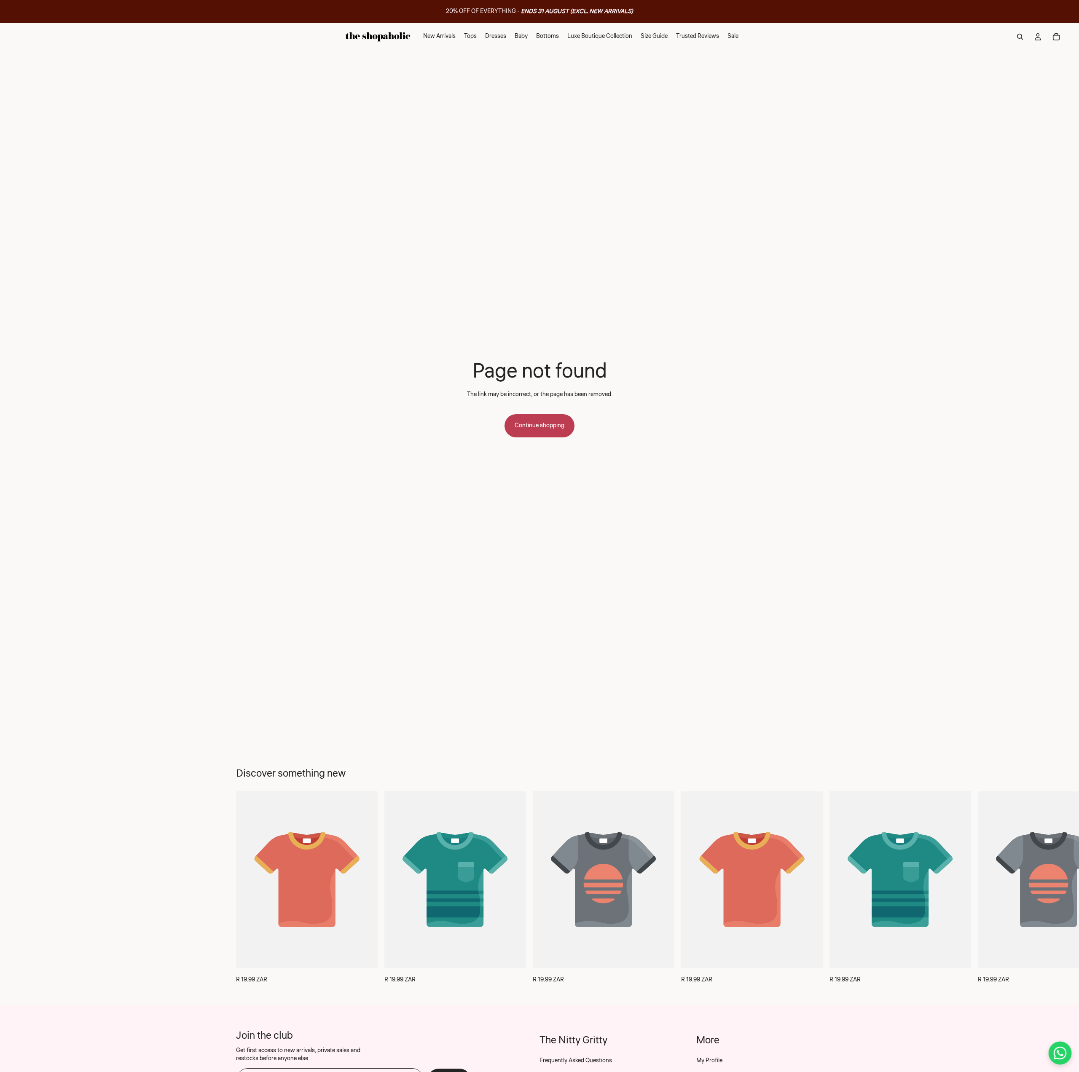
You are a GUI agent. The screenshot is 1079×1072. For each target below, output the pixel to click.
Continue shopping (539, 425)
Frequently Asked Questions (576, 1060)
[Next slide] (833, 888)
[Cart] (1056, 36)
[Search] (1020, 36)
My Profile (709, 1060)
